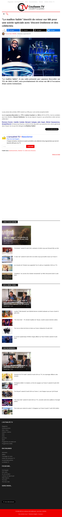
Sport (3, 440)
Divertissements (19, 2)
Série (3, 434)
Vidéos (3, 454)
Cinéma (46, 2)
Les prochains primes (7, 460)
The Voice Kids (6, 482)
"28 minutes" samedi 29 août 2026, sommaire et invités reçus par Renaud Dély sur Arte (36, 248)
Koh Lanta (4, 472)
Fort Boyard (5, 470)
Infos (26, 2)
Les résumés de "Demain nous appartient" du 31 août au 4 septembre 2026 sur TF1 (35, 265)
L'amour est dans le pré (9, 354)
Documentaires (33, 2)
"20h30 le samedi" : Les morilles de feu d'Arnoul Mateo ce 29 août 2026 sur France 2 (16, 239)
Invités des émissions (30, 150)
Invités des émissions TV (8, 458)
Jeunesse (4, 438)
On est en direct (6, 474)
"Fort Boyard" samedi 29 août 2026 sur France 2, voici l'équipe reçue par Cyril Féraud (36, 391)
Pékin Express (5, 478)
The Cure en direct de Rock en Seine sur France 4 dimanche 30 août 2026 (33, 328)
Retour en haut (56, 154)
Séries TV (51, 2)
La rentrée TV (5, 462)
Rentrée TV (21, 150)
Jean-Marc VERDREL (12, 33)
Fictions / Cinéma (6, 432)
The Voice (4, 480)
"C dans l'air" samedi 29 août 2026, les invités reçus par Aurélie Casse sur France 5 (35, 256)
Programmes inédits (7, 443)
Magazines (11, 2)
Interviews (4, 452)
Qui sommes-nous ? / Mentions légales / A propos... (31, 514)
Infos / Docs (5, 430)
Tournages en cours (7, 456)
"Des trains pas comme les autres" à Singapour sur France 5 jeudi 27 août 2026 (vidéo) (36, 408)
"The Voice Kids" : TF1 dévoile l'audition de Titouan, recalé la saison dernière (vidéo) (36, 319)
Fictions (41, 2)
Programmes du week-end (9, 441)
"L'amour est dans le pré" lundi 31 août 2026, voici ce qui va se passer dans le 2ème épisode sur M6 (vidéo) (16, 302)
